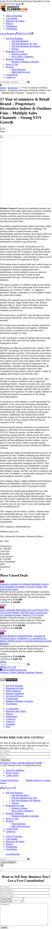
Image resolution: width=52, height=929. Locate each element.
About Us (10, 721)
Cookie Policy (12, 775)
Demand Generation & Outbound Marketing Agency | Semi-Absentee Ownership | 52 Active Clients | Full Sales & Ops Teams (24, 586)
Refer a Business (13, 691)
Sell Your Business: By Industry (26, 46)
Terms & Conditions (15, 770)
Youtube (38, 672)
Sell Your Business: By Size (24, 43)
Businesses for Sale (14, 688)
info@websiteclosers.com (14, 670)
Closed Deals (12, 74)
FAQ (8, 726)
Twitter (13, 672)
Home (3, 87)
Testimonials (11, 26)
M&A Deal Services (21, 72)
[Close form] (2, 865)
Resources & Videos (15, 21)
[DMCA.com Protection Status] (8, 681)
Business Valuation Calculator (25, 61)
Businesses (13, 87)
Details (3, 605)
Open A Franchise (14, 16)
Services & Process (14, 696)
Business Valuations (15, 59)
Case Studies (11, 18)
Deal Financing (19, 69)
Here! (18, 4)
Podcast (9, 23)
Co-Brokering (12, 708)
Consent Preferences (9, 780)
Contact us (10, 77)
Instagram (29, 672)
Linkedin (21, 672)
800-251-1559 (24, 33)
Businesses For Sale (15, 51)
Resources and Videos (16, 711)
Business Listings (19, 54)
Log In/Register (7, 33)
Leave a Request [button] (8, 862)
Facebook (4, 672)
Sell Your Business (14, 38)
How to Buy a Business (22, 56)
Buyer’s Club (12, 64)
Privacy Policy (12, 773)
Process (15, 49)
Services (9, 67)
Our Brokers (11, 28)
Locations (10, 724)
